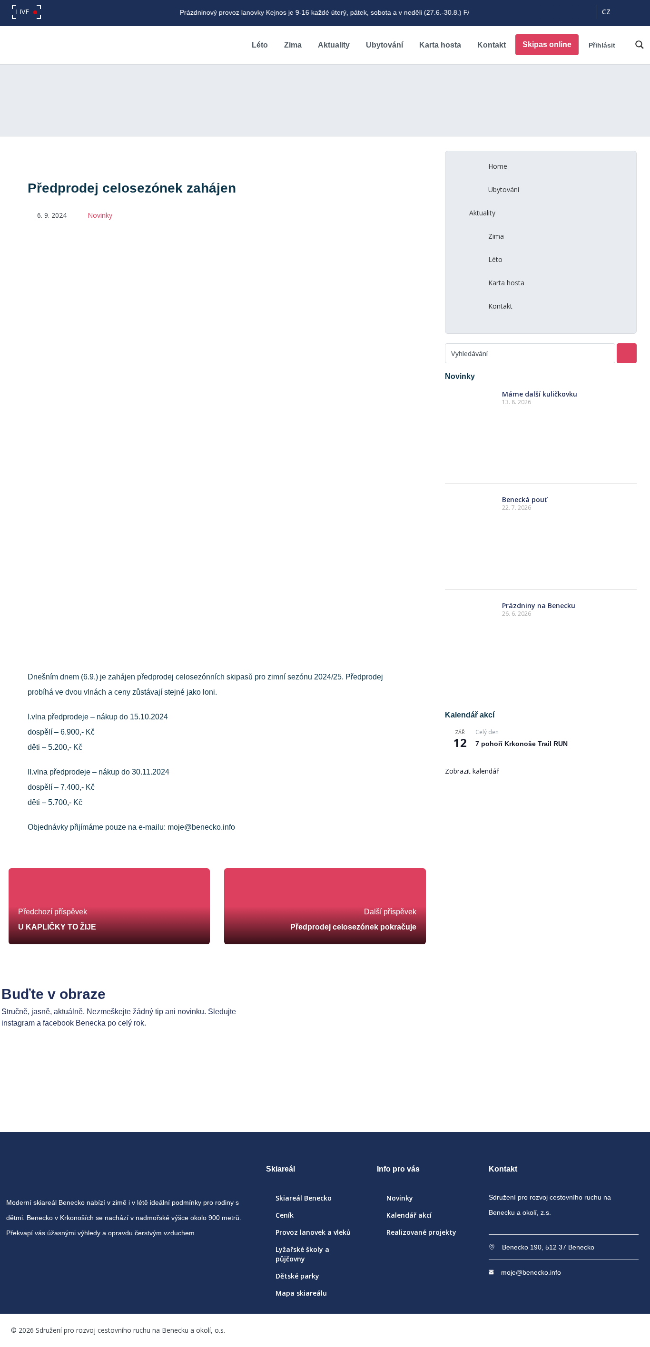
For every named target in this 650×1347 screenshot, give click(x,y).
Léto (260, 45)
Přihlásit (602, 45)
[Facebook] (547, 12)
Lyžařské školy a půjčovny (302, 1254)
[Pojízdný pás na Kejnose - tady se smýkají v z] (325, 1090)
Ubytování (384, 45)
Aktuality (334, 45)
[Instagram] (566, 12)
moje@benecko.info (531, 1272)
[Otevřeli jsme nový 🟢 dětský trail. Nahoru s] (585, 1090)
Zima (293, 45)
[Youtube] (585, 12)
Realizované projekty (421, 1232)
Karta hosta (440, 45)
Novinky (100, 215)
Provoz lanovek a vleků (313, 1232)
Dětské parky (297, 1275)
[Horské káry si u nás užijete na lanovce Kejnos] (455, 1090)
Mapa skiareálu (301, 1293)
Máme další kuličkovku (539, 393)
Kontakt (491, 45)
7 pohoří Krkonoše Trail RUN (521, 743)
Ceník (285, 1215)
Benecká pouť (524, 499)
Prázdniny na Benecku (538, 605)
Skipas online (546, 44)
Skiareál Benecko (304, 1197)
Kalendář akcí (409, 1215)
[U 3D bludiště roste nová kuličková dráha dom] (195, 1090)
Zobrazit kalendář (472, 770)
